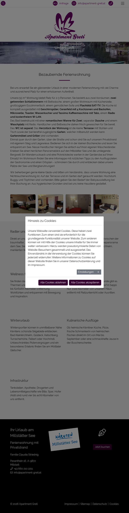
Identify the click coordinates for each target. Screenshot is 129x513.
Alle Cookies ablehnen (53, 282)
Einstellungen (86, 271)
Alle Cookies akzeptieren (85, 282)
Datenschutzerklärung (82, 261)
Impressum (38, 265)
